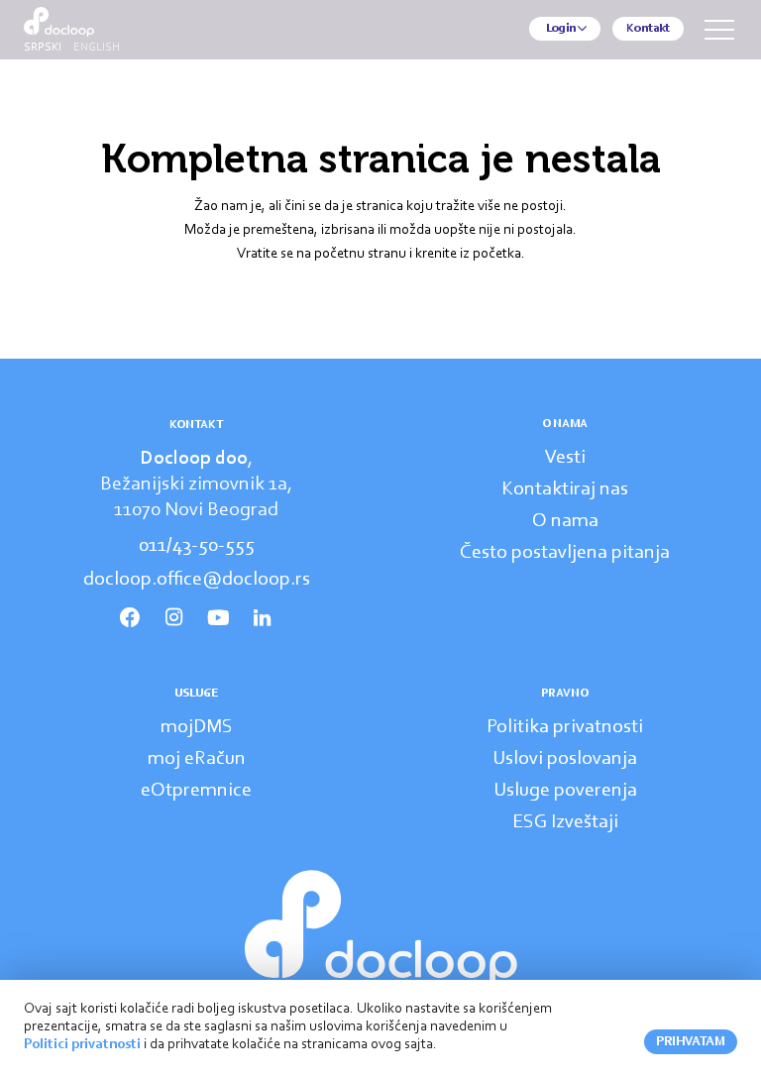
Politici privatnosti (82, 1044)
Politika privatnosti (565, 727)
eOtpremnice (196, 791)
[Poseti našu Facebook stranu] (130, 618)
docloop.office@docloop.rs (196, 580)
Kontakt (648, 29)
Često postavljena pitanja (565, 553)
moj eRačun (197, 759)
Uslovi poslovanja (564, 759)
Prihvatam (690, 1041)
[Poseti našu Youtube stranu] (218, 618)
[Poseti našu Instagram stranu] (174, 618)
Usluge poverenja (565, 791)
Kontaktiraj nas (564, 489)
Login (561, 29)
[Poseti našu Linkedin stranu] (261, 618)
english (96, 48)
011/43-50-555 (197, 546)
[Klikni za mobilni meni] (719, 29)
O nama (565, 521)
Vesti (565, 458)
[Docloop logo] (381, 928)
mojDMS (197, 727)
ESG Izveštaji (565, 822)
